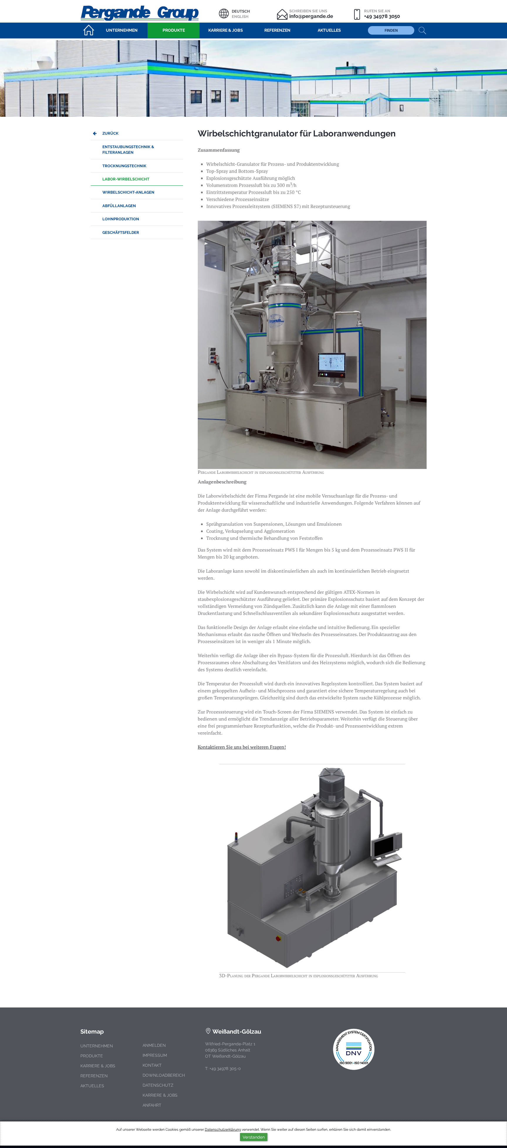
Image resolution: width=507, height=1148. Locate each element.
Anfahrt (152, 1105)
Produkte (91, 1056)
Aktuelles (92, 1085)
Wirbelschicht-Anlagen (128, 192)
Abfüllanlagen (119, 206)
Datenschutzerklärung (223, 1129)
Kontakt (152, 1065)
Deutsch (241, 11)
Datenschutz (158, 1085)
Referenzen (94, 1075)
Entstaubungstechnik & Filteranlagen (128, 150)
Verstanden (254, 1137)
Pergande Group (149, 12)
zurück (110, 133)
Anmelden (154, 1045)
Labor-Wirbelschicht (125, 179)
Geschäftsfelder (120, 232)
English (240, 16)
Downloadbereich (164, 1075)
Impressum (155, 1055)
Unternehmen (96, 1046)
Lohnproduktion (120, 219)
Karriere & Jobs (97, 1066)
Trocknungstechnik (124, 166)
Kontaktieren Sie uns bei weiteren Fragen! (242, 747)
